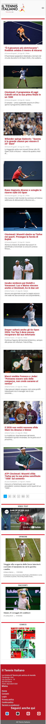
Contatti (5, 693)
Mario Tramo (10, 291)
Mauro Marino (9, 572)
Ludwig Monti (9, 616)
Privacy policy (8, 699)
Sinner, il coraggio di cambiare (17, 613)
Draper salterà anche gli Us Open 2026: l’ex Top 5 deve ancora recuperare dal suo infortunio (22, 332)
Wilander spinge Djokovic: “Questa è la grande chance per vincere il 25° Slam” (23, 141)
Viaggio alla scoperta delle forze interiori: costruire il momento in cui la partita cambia (22, 566)
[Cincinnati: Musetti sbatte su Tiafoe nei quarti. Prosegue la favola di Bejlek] (23, 219)
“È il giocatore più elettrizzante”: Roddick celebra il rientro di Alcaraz (23, 49)
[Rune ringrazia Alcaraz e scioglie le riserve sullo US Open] (23, 174)
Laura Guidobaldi (11, 482)
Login (4, 696)
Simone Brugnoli (11, 53)
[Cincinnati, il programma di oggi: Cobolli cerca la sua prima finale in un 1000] (23, 77)
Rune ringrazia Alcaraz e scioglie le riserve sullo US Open (23, 191)
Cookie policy (7, 702)
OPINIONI (23, 537)
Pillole (27, 53)
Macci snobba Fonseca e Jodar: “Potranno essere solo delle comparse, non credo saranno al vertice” (21, 380)
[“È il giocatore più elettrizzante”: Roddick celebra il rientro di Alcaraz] (23, 32)
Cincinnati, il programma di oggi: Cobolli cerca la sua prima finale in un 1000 (23, 94)
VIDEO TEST (23, 506)
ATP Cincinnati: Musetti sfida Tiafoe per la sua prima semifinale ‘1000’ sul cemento (22, 476)
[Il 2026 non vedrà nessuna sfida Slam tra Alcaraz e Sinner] (23, 412)
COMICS (23, 625)
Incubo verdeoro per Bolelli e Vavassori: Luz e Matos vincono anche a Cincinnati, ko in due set (22, 285)
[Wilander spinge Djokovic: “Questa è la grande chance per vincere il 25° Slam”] (23, 123)
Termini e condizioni (10, 705)
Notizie (28, 100)
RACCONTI (23, 585)
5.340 (23, 498)
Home (4, 691)
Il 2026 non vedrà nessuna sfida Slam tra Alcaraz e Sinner (21, 428)
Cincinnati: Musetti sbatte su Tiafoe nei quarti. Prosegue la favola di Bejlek (23, 237)
